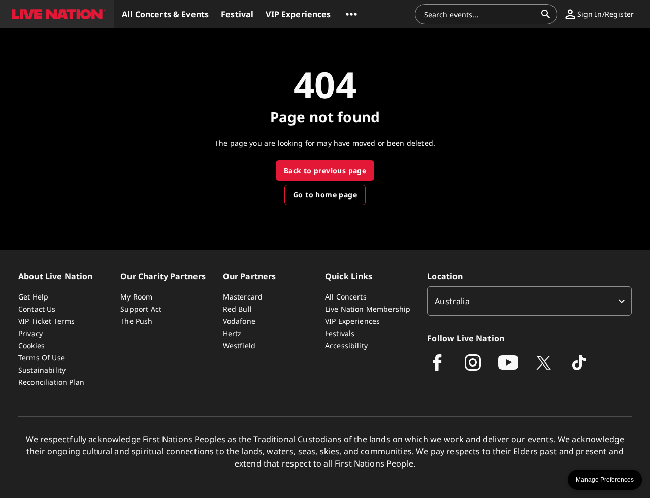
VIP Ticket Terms (46, 321)
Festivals (339, 333)
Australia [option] (452, 301)
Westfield (239, 345)
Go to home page (325, 195)
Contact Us (37, 309)
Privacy (30, 333)
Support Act (140, 309)
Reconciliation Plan (51, 382)
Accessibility (346, 345)
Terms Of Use (41, 357)
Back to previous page (325, 170)
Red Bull (237, 309)
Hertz (232, 333)
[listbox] (529, 301)
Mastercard (243, 297)
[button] (57, 14)
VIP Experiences (352, 321)
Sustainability (42, 370)
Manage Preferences (605, 479)
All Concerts (346, 297)
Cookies (31, 345)
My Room (136, 297)
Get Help (33, 297)
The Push (136, 321)
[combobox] (480, 14)
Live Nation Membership (367, 309)
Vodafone (239, 321)
